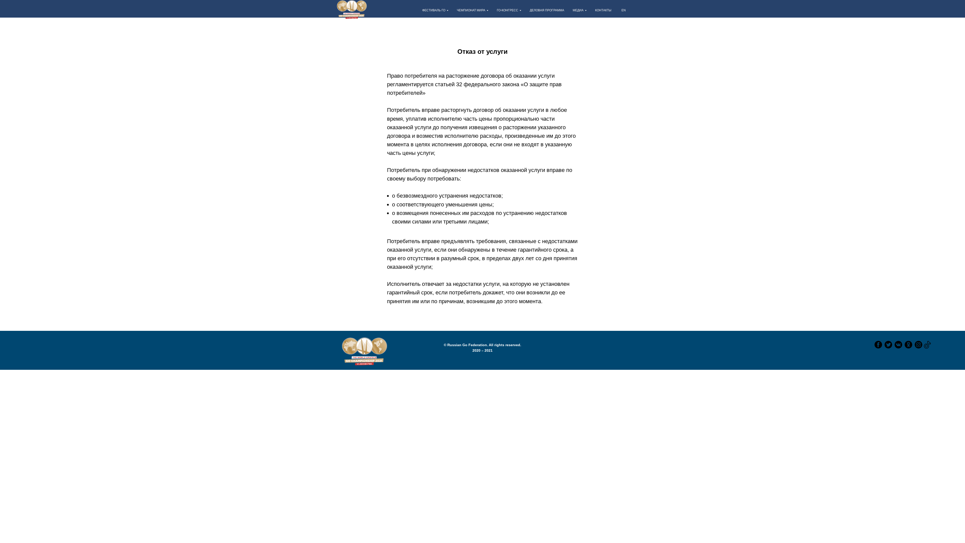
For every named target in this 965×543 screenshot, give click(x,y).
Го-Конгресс (507, 10)
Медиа (578, 10)
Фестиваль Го (433, 10)
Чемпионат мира (471, 10)
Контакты (603, 10)
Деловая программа (547, 10)
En (623, 10)
